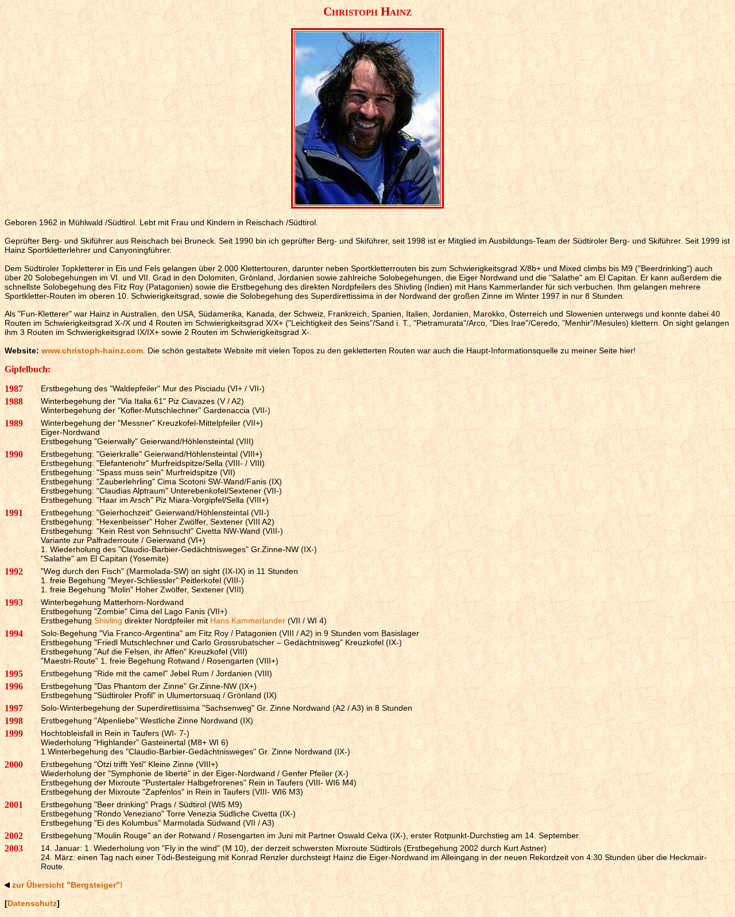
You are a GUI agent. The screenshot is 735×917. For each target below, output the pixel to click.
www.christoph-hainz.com (92, 350)
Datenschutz (32, 903)
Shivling (108, 620)
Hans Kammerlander (247, 620)
